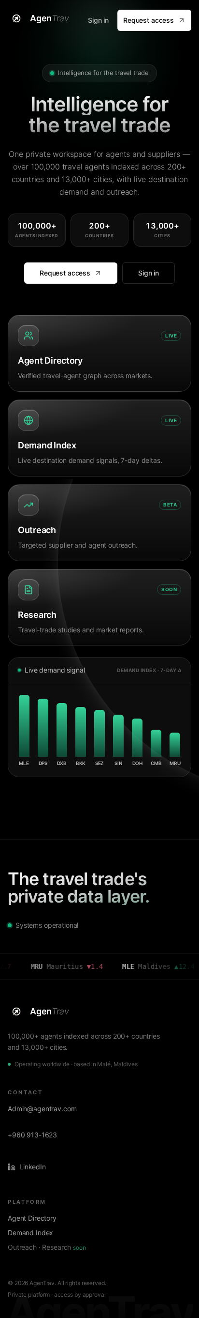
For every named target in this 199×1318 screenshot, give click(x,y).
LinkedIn (32, 1167)
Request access (148, 20)
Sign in (98, 20)
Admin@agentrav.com (42, 1108)
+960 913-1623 (32, 1135)
